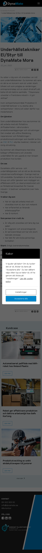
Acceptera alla (21, 298)
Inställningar (21, 292)
